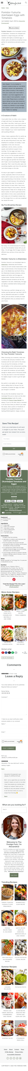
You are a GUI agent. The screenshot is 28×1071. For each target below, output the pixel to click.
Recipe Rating (5, 691)
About (11, 1049)
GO (14, 448)
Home (3, 8)
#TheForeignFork (13, 587)
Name (3, 724)
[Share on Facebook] (6, 652)
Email (3, 732)
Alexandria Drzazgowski (15, 510)
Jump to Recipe (15, 27)
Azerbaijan (10, 657)
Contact (16, 1049)
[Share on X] (9, 652)
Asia (7, 8)
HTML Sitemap (9, 1052)
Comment (4, 697)
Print (8, 501)
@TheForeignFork (14, 585)
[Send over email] (12, 652)
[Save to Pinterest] (2, 652)
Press (22, 1049)
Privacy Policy (19, 1052)
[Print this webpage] (16, 652)
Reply (3, 769)
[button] (11, 496)
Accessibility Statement (14, 1054)
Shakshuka (4, 264)
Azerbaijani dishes (6, 398)
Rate (20, 501)
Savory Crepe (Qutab (15, 400)
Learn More (14, 875)
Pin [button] (15, 501)
